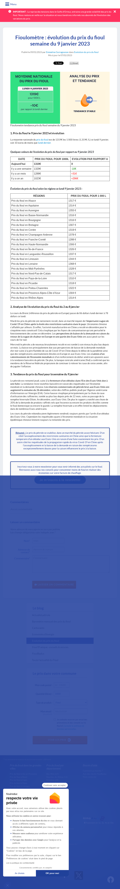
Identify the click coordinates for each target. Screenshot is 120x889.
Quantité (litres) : (44, 693)
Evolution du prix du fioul (86, 52)
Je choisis (19, 873)
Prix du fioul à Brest (18, 777)
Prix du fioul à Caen (18, 780)
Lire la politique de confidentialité (20, 863)
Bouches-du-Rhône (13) (57, 777)
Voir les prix (57, 739)
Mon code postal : (43, 685)
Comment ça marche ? (93, 770)
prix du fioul (42, 139)
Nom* (27, 540)
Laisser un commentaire (55, 584)
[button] (7, 885)
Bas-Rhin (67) (52, 774)
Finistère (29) (52, 780)
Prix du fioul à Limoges (20, 786)
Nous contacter (90, 777)
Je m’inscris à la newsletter (60, 480)
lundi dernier (44, 142)
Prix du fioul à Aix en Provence (23, 774)
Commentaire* (22, 558)
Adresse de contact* (24, 550)
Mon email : (46, 712)
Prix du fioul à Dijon (18, 783)
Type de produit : (44, 702)
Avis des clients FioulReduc (95, 774)
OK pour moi (52, 873)
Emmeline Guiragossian (57, 52)
